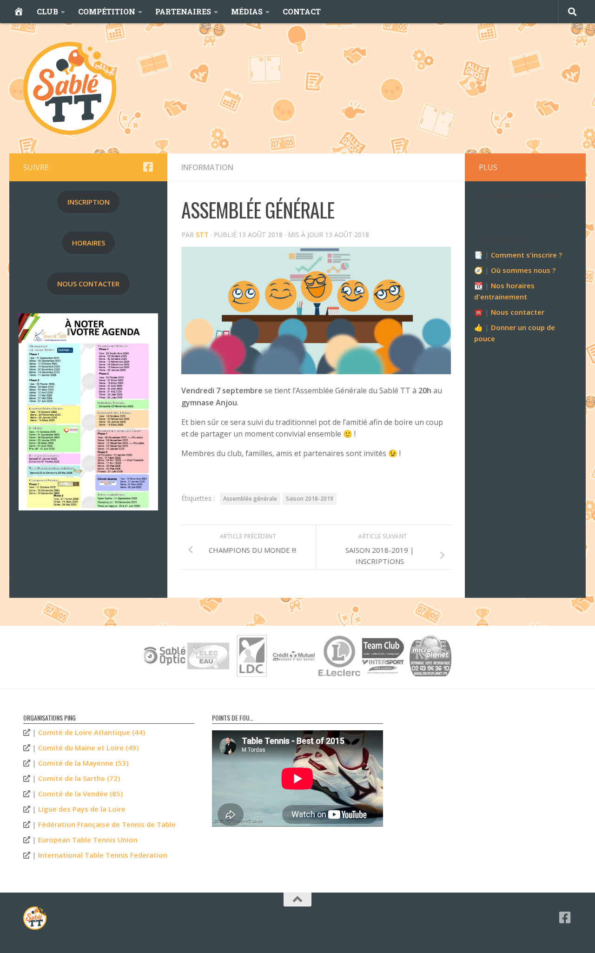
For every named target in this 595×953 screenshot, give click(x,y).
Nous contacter (517, 312)
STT (202, 234)
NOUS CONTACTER (88, 283)
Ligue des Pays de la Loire (82, 809)
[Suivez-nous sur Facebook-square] (147, 166)
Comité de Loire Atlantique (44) (91, 732)
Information (207, 167)
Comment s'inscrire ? (526, 254)
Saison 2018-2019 (309, 499)
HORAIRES (88, 242)
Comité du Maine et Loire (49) (88, 747)
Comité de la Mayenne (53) (83, 763)
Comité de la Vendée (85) (80, 793)
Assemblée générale (250, 499)
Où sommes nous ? (523, 270)
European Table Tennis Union (88, 839)
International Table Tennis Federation (102, 855)
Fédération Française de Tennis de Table (107, 824)
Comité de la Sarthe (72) (79, 778)
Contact (302, 11)
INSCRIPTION (88, 201)
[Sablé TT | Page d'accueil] (69, 88)
